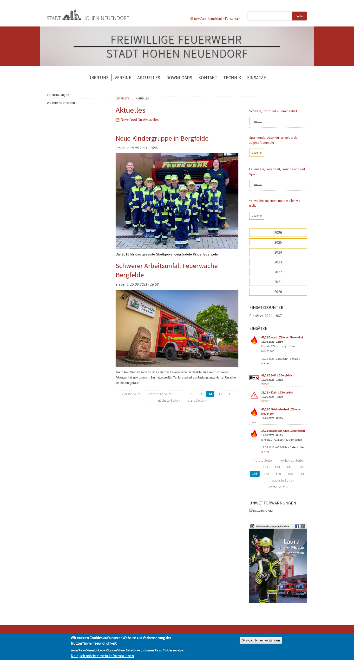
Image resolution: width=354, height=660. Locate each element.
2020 (278, 291)
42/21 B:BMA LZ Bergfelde (276, 375)
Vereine (123, 77)
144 (277, 467)
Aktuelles (148, 77)
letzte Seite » (196, 400)
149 (278, 473)
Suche (299, 16)
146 (300, 467)
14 (210, 394)
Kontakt (235, 18)
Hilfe (225, 18)
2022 (278, 271)
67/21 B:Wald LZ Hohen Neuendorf (282, 337)
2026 (278, 232)
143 (265, 467)
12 (190, 394)
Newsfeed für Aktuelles (140, 119)
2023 (278, 262)
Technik (232, 77)
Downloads (179, 77)
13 (200, 394)
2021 (278, 281)
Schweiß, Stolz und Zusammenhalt (273, 111)
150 (290, 473)
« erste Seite (131, 394)
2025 (278, 242)
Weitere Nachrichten (61, 103)
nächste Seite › (169, 400)
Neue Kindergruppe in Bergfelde (162, 138)
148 (266, 473)
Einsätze (256, 77)
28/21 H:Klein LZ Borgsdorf (277, 392)
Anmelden (214, 18)
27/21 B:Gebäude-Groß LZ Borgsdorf (283, 430)
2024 (278, 252)
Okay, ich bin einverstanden (261, 640)
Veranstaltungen (58, 95)
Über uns (98, 77)
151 (301, 473)
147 (254, 473)
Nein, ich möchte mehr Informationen (102, 655)
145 (289, 467)
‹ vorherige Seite (159, 394)
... (256, 121)
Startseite (122, 98)
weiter (265, 363)
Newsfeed (200, 18)
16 (230, 394)
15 (220, 394)
